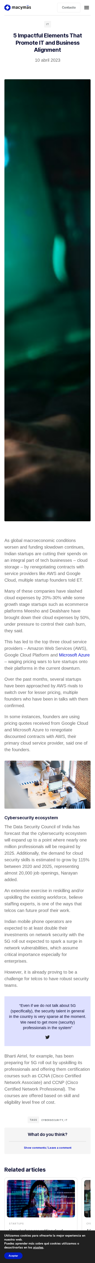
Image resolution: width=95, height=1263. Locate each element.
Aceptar (13, 1255)
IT (47, 24)
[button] (87, 7)
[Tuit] (47, 1037)
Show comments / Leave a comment (47, 1147)
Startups (16, 1223)
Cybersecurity (52, 1120)
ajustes (38, 1248)
